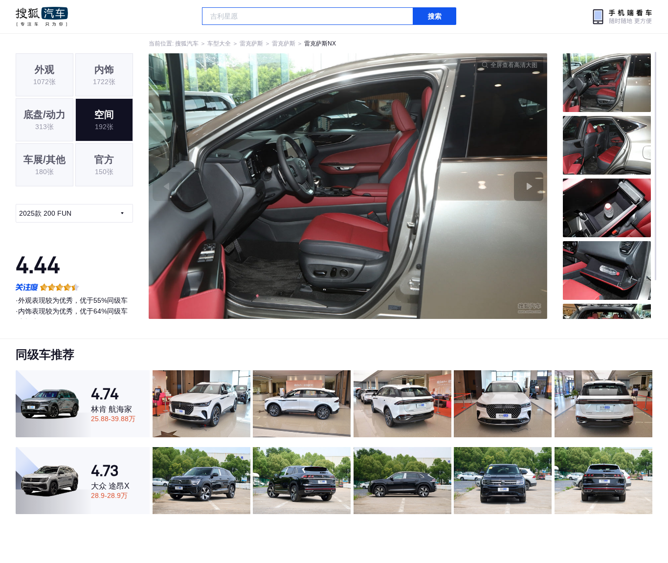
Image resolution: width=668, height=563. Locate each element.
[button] (248, 186)
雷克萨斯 (251, 43)
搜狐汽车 (42, 16)
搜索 (435, 16)
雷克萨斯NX (320, 43)
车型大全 (219, 43)
